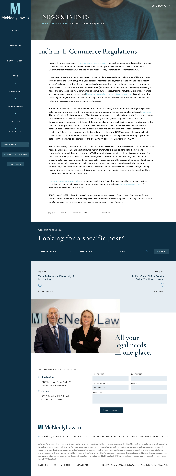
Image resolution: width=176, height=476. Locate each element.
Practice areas (15, 61)
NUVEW (105, 465)
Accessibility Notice (148, 465)
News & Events (15, 106)
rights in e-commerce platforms (92, 63)
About (15, 31)
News (64, 213)
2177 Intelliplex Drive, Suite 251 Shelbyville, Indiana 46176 (57, 384)
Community (15, 91)
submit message (112, 410)
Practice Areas (111, 436)
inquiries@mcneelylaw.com (55, 436)
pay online (16, 164)
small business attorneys (129, 184)
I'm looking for (9, 144)
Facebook (43, 465)
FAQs (15, 76)
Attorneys (15, 46)
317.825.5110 (161, 5)
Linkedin (105, 213)
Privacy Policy (163, 465)
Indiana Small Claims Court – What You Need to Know (148, 278)
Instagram (82, 465)
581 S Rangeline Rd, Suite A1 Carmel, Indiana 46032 (55, 398)
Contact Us (15, 131)
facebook (84, 213)
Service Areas (123, 436)
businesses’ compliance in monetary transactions (109, 94)
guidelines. (146, 111)
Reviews (15, 121)
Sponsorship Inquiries (16, 154)
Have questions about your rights (64, 181)
